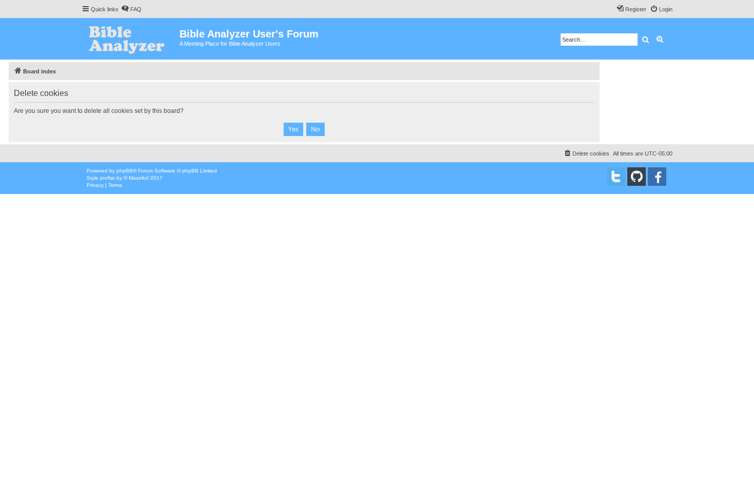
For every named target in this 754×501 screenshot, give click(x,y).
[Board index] (131, 39)
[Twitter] (616, 176)
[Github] (636, 176)
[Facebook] (657, 176)
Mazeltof (139, 178)
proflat (107, 178)
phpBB (124, 171)
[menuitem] (131, 9)
